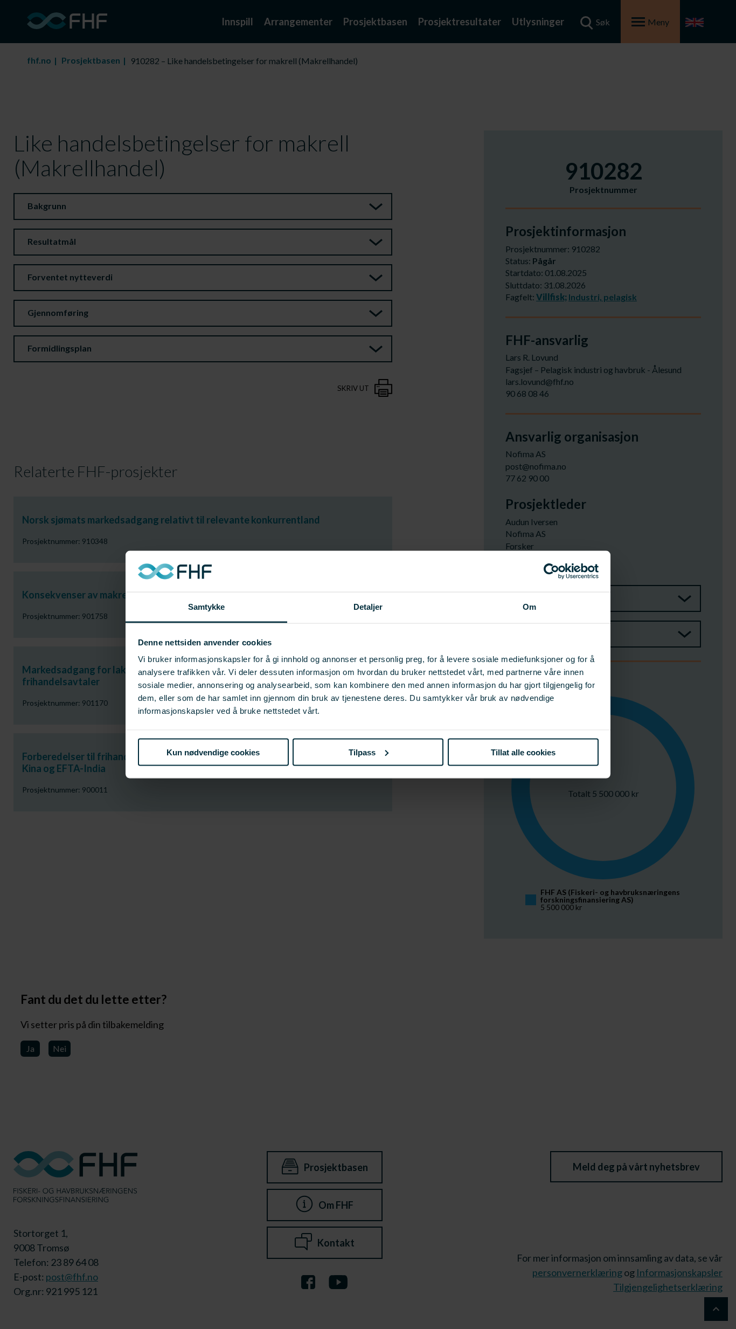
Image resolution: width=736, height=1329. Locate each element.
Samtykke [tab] (206, 606)
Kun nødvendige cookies (213, 751)
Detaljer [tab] (368, 606)
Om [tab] (529, 606)
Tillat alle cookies (523, 751)
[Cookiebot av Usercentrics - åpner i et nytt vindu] (551, 571)
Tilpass (362, 751)
